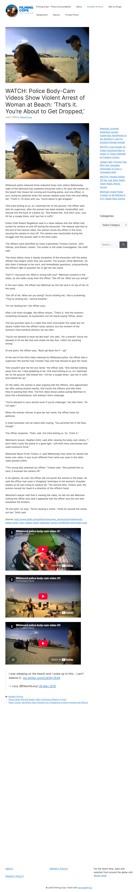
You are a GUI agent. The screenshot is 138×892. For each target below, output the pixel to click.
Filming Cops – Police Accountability (53, 6)
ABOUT (9, 868)
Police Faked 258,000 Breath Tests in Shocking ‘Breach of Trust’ (37, 699)
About (79, 6)
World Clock (100, 875)
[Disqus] (47, 744)
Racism (56, 15)
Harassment (42, 15)
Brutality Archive (95, 6)
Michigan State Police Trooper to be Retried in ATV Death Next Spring (113, 195)
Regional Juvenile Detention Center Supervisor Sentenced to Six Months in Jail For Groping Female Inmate (113, 135)
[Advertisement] (113, 72)
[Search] (123, 245)
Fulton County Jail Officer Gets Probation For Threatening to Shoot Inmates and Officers (48, 702)
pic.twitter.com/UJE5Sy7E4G (41, 678)
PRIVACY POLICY (14, 876)
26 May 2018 (47, 686)
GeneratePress (85, 887)
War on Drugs (114, 6)
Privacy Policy (72, 15)
